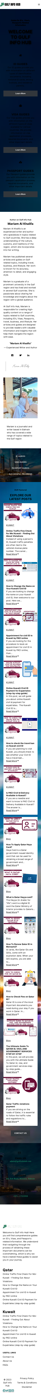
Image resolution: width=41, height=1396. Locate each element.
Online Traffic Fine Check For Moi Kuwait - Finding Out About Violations (20, 533)
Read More (12, 554)
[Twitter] (7, 1391)
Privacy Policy (27, 1378)
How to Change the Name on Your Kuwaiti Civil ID (20, 587)
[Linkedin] (12, 1391)
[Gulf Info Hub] (10, 4)
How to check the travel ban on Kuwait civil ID (20, 744)
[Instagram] (9, 1391)
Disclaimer (27, 1387)
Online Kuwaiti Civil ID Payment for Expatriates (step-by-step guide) (18, 691)
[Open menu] (39, 4)
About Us (7, 1361)
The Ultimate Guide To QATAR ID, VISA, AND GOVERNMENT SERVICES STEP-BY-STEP (19, 1050)
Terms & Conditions (27, 1382)
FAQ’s (5, 1365)
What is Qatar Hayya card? (19, 897)
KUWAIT (10, 525)
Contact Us (8, 1357)
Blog (8, 839)
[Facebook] (4, 1391)
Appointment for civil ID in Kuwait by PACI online (19, 636)
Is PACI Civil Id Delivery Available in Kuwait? (17, 794)
